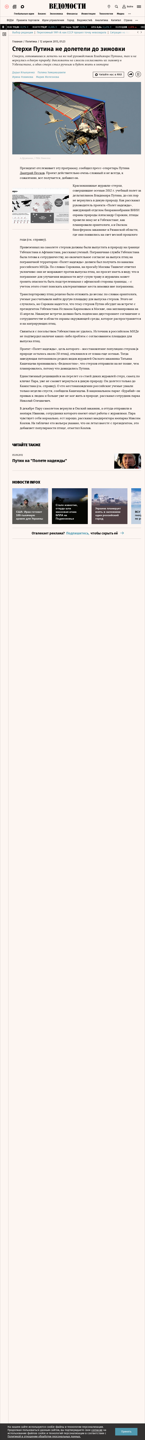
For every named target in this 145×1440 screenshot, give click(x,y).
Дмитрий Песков (32, 173)
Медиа (120, 13)
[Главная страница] (67, 6)
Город (70, 20)
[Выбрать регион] (109, 6)
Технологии (106, 13)
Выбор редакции (22, 32)
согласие (97, 1430)
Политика (31, 41)
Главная (17, 41)
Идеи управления (53, 20)
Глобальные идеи (24, 13)
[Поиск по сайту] (116, 6)
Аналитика (101, 20)
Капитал (116, 20)
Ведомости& (84, 20)
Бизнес (42, 13)
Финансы (72, 13)
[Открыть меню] (139, 7)
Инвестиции (88, 13)
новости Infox (26, 482)
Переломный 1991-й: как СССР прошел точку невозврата (71, 32)
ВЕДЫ (10, 20)
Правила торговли (27, 20)
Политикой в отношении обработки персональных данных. (44, 1436)
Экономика (56, 13)
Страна (128, 20)
